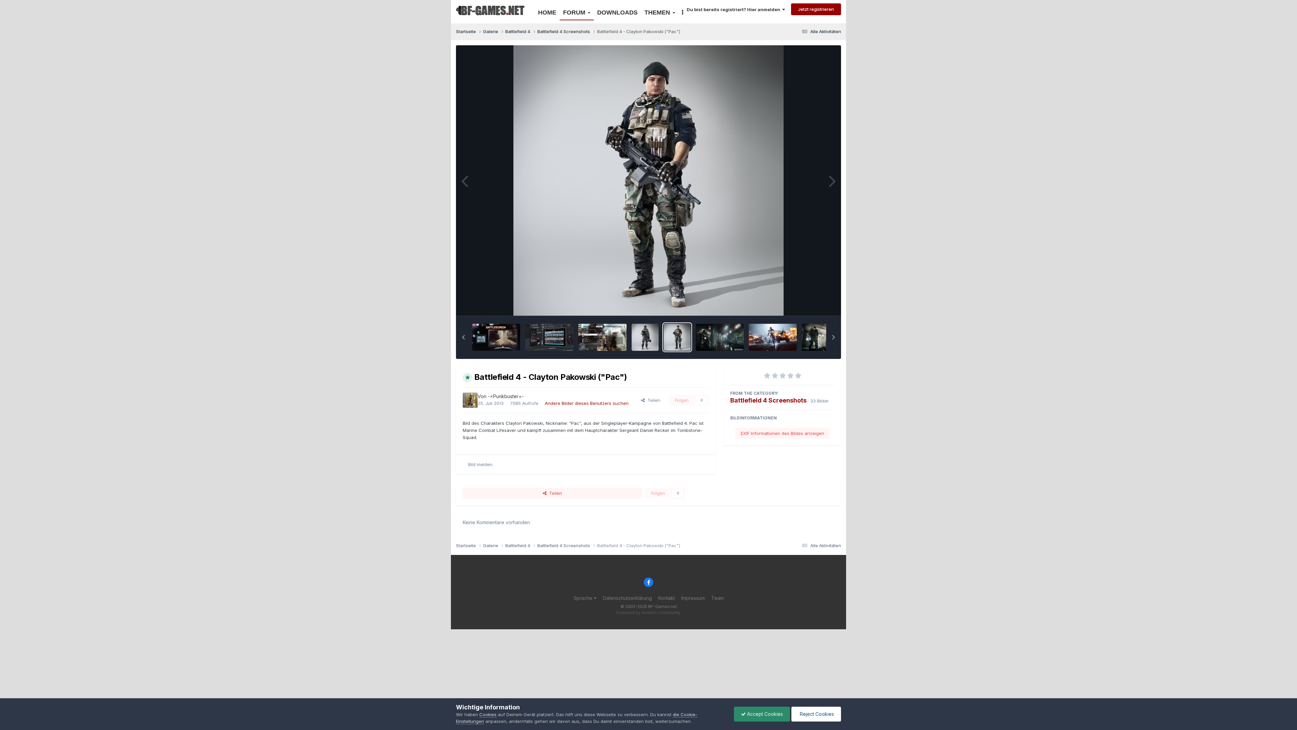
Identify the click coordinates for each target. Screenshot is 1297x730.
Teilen (652, 400)
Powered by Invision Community (648, 612)
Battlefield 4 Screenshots (768, 400)
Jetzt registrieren (816, 9)
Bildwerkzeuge (810, 303)
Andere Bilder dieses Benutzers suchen (587, 403)
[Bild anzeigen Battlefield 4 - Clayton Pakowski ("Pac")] (677, 337)
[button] (463, 337)
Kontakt (666, 598)
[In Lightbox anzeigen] (648, 180)
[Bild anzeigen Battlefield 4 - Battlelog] (602, 337)
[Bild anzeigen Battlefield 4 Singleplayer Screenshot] (720, 337)
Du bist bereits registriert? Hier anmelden (734, 9)
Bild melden (480, 464)
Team (717, 598)
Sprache (584, 598)
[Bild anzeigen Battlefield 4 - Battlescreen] (496, 337)
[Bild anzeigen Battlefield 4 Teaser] (773, 337)
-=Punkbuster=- (506, 396)
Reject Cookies (816, 714)
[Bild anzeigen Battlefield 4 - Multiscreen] (549, 337)
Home (547, 12)
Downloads (617, 12)
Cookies (488, 714)
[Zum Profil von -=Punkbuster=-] (470, 400)
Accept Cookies (764, 714)
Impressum (693, 598)
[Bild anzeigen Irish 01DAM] (645, 337)
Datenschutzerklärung (627, 598)
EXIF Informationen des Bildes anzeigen (782, 433)
